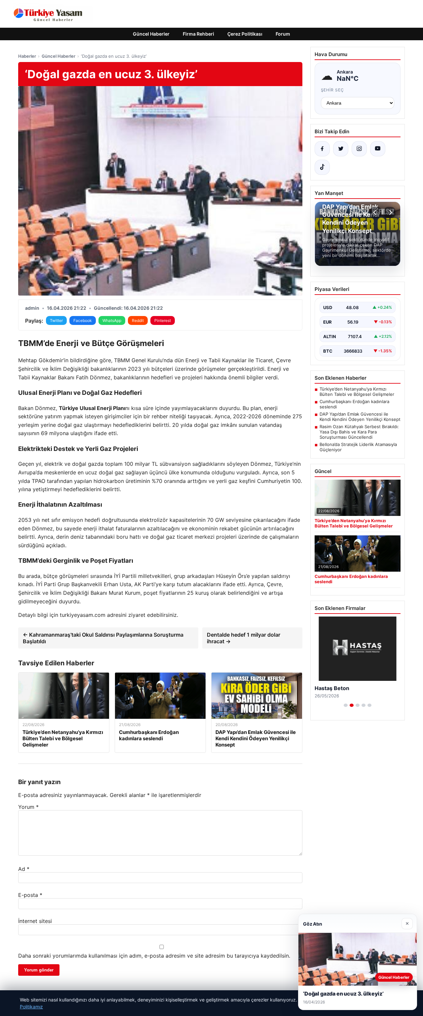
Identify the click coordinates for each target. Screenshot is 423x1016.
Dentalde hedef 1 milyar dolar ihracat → (243, 638)
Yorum (28, 807)
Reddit (138, 320)
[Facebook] (322, 148)
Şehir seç (332, 89)
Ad (23, 869)
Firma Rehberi (198, 34)
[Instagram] (359, 148)
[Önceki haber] (375, 212)
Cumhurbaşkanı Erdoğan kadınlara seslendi (354, 404)
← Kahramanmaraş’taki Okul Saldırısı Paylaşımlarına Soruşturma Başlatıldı (103, 638)
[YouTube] (377, 148)
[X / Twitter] (340, 148)
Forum (283, 34)
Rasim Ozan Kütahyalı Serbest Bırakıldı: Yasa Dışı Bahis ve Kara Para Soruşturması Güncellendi (359, 432)
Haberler (27, 56)
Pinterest (162, 320)
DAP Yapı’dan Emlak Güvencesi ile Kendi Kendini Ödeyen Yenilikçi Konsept (360, 416)
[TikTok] (322, 167)
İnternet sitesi (35, 921)
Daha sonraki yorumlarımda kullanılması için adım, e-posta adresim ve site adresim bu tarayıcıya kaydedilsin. (154, 955)
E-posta (30, 895)
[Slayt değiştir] (346, 705)
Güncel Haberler (151, 34)
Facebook (82, 320)
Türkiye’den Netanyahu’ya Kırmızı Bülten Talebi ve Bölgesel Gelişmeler (357, 391)
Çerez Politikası (244, 34)
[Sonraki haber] (389, 212)
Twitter (56, 320)
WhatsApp (111, 320)
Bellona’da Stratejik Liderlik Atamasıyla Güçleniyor (358, 447)
